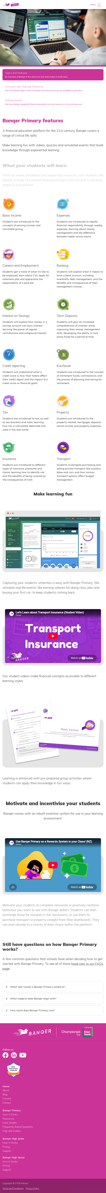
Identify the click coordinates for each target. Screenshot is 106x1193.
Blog (4, 1094)
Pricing (6, 1146)
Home (5, 1086)
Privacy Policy (32, 1188)
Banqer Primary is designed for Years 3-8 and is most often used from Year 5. (50, 988)
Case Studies (9, 1122)
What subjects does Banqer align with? (33, 998)
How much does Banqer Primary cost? (32, 1010)
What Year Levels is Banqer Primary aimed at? (37, 986)
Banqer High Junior (13, 1138)
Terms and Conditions (13, 1188)
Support (6, 1150)
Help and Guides (11, 1130)
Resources (8, 1118)
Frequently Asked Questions (17, 1126)
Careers (6, 1098)
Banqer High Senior (13, 1157)
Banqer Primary (11, 1110)
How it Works (10, 1114)
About (5, 1090)
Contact (6, 1102)
